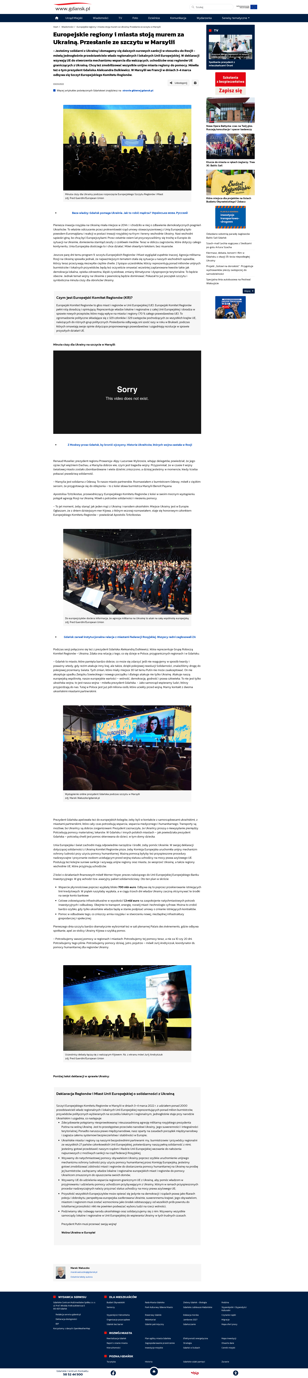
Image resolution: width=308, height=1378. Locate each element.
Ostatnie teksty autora (82, 1277)
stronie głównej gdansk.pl (138, 90)
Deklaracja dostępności (66, 1319)
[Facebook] (113, 1373)
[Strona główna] (56, 18)
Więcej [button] (247, 291)
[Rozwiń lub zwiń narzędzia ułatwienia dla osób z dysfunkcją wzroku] (235, 1373)
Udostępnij (181, 83)
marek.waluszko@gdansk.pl (84, 1272)
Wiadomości (67, 27)
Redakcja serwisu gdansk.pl (68, 1314)
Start (55, 27)
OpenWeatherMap (82, 1328)
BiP (57, 1323)
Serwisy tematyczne (234, 18)
